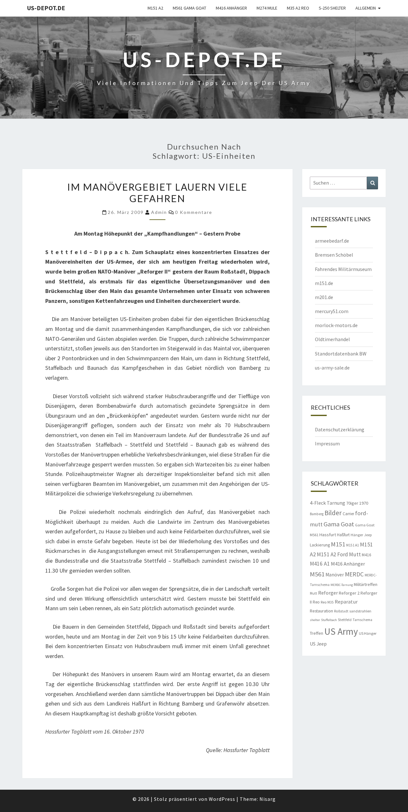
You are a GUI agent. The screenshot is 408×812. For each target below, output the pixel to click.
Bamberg (317, 514)
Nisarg (267, 799)
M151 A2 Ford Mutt (339, 554)
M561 (317, 574)
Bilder (333, 512)
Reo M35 (327, 602)
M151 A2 (155, 8)
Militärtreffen (365, 584)
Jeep (368, 535)
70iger (352, 503)
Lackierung (320, 545)
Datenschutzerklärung (339, 429)
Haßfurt (343, 535)
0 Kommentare (193, 212)
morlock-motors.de (336, 325)
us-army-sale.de (332, 367)
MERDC (354, 574)
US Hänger (367, 633)
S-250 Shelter (332, 8)
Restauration (321, 611)
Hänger (357, 534)
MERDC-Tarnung (342, 585)
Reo (316, 602)
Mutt (313, 593)
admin (159, 212)
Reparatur (346, 601)
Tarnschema (362, 620)
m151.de (324, 283)
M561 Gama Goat (189, 8)
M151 (338, 544)
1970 (363, 503)
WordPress (222, 799)
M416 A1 (320, 563)
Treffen (316, 633)
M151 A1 (352, 545)
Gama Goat (339, 524)
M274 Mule (267, 8)
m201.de (324, 297)
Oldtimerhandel (332, 339)
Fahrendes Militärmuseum (343, 269)
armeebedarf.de (332, 241)
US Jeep (318, 643)
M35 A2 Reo (298, 8)
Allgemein (365, 8)
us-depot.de (46, 8)
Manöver (334, 575)
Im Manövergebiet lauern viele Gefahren (157, 192)
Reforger (328, 592)
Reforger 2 (349, 593)
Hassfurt (327, 535)
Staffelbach (329, 620)
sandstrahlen (360, 611)
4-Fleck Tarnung (327, 503)
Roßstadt (341, 611)
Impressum (327, 443)
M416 (366, 555)
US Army (341, 631)
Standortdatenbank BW (341, 353)
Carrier (348, 513)
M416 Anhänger (231, 8)
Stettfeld (345, 620)
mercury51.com (331, 311)
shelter (315, 620)
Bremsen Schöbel (334, 255)
